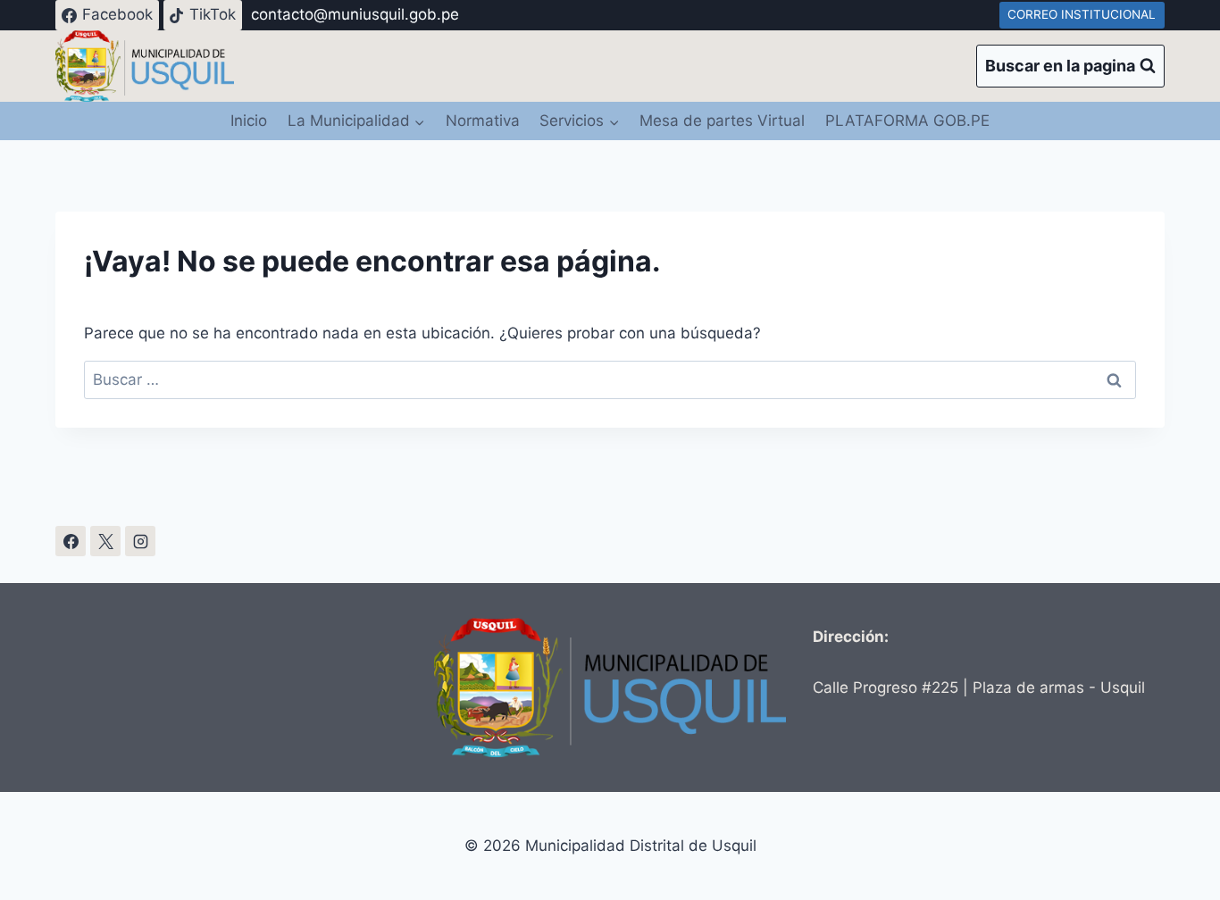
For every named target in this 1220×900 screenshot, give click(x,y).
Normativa (483, 120)
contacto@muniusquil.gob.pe (355, 14)
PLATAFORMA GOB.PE (907, 120)
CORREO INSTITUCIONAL (1081, 14)
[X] (105, 541)
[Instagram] (140, 541)
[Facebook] (70, 541)
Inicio (248, 120)
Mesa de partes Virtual (722, 120)
